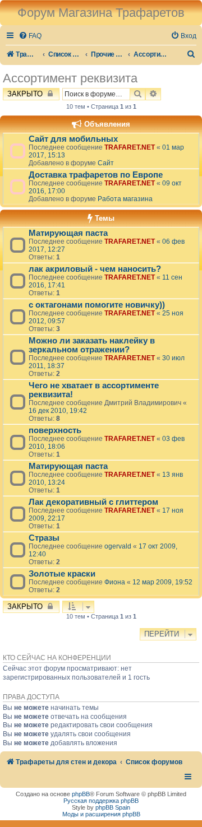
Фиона (114, 582)
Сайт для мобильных (73, 138)
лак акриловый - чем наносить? (95, 268)
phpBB (81, 794)
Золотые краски (62, 573)
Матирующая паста (68, 233)
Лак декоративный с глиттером (93, 502)
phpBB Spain (112, 807)
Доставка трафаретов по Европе (96, 174)
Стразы (44, 537)
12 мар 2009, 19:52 (162, 582)
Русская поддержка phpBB (101, 800)
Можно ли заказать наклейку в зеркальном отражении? (92, 345)
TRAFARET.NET (129, 147)
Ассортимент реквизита (70, 78)
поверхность (55, 430)
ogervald (117, 546)
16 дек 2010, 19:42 (58, 411)
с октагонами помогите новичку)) (97, 304)
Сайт (106, 163)
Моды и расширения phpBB (101, 814)
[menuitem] (30, 36)
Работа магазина (125, 199)
